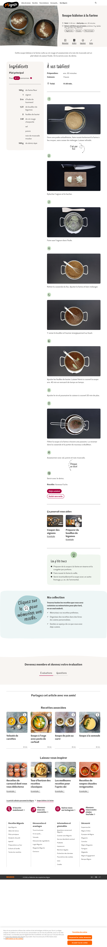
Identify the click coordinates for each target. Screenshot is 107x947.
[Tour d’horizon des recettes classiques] (41, 777)
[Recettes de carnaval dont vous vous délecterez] (16, 777)
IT (100, 877)
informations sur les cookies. (14, 939)
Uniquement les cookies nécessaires (80, 937)
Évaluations (46, 672)
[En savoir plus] (55, 532)
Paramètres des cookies (65, 857)
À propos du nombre (31, 78)
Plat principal (89, 31)
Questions (61, 672)
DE (92, 877)
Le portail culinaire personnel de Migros (20, 800)
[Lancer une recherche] (96, 3)
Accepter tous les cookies (80, 943)
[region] (53, 937)
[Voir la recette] (16, 730)
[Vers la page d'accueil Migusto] (11, 3)
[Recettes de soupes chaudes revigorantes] (89, 777)
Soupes (78, 31)
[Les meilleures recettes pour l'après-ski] (65, 777)
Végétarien (69, 31)
